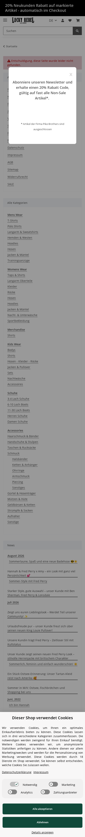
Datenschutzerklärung (16, 772)
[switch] (14, 784)
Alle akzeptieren (42, 809)
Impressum (40, 772)
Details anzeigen (43, 832)
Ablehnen (42, 822)
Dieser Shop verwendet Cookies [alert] (42, 717)
